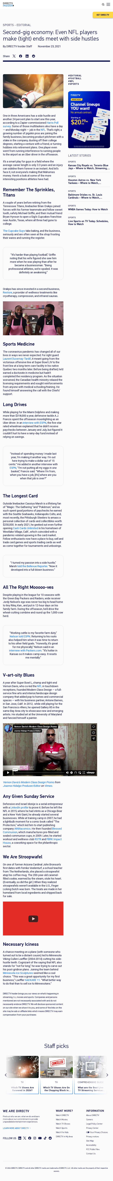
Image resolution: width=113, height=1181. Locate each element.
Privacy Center (92, 1128)
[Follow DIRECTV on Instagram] (34, 1138)
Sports (72, 161)
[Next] (105, 1075)
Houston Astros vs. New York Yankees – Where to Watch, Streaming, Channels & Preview (86, 183)
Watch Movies (62, 1120)
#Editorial (75, 75)
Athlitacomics (22, 828)
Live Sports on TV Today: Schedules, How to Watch (88, 222)
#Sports (73, 84)
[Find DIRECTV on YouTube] (40, 1138)
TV (22, 1082)
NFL (39, 686)
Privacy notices (92, 1137)
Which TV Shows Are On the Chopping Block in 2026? (56, 1089)
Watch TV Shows (63, 1124)
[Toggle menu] (108, 4)
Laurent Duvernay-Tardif (17, 358)
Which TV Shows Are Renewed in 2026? (22, 1089)
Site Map (90, 1141)
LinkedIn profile (19, 807)
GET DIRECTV (103, 15)
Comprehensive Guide (91, 1082)
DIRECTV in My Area (64, 1137)
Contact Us (90, 1154)
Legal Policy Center (94, 1124)
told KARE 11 (32, 980)
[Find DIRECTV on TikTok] (45, 1138)
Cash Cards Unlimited (25, 528)
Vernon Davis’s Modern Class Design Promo (28, 782)
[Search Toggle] (103, 4)
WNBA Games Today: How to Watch (88, 209)
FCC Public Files (92, 1149)
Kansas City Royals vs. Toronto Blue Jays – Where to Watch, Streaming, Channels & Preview (88, 168)
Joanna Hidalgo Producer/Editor (21, 785)
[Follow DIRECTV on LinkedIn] (19, 1138)
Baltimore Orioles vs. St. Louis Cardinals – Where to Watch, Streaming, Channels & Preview (86, 197)
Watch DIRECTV (62, 1115)
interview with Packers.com (25, 650)
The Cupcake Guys (14, 230)
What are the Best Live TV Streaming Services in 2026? (90, 1089)
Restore (7, 292)
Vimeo (48, 785)
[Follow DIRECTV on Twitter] (24, 1138)
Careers (89, 1120)
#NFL (71, 81)
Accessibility (91, 1145)
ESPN (13, 467)
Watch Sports (61, 1128)
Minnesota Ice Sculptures (18, 973)
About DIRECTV (92, 1115)
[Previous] (8, 1075)
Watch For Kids (62, 1132)
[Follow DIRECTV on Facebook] (29, 1138)
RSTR (38, 839)
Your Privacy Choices (99, 1132)
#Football (75, 78)
